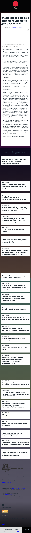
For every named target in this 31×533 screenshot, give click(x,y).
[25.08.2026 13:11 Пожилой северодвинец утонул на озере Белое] (15, 344)
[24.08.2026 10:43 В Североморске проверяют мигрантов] (15, 411)
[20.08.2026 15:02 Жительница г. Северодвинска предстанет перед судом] (15, 429)
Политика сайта (14, 531)
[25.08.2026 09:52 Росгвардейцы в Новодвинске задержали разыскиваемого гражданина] (15, 379)
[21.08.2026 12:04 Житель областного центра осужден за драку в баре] (15, 420)
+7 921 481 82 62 (13, 497)
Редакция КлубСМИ (6, 499)
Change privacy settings (6, 482)
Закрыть (27, 530)
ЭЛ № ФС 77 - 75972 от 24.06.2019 (19, 488)
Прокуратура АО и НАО (16, 27)
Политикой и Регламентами (7, 480)
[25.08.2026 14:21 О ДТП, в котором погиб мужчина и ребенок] (15, 226)
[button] (28, 30)
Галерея (4, 523)
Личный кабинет (15, 8)
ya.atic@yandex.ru (8, 494)
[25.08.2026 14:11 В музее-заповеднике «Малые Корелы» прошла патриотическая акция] (15, 335)
